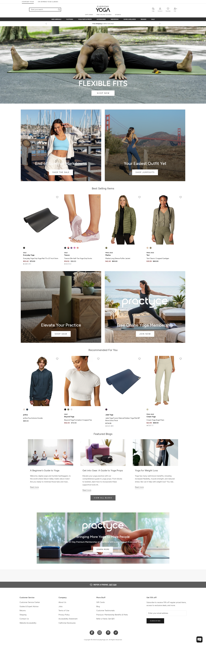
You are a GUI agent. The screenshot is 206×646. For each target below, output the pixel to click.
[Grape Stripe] (71, 248)
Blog (98, 606)
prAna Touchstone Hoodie (33, 418)
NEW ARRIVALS (56, 19)
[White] (71, 409)
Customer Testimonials (105, 610)
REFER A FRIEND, (104, 585)
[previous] (46, 23)
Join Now (145, 307)
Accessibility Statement (68, 619)
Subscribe (155, 621)
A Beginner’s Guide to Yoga (44, 470)
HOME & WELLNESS (130, 19)
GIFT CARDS (89, 14)
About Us (62, 602)
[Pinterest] (108, 632)
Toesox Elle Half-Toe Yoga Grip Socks (78, 258)
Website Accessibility (28, 623)
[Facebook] (92, 632)
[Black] (24, 248)
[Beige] (147, 409)
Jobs (60, 606)
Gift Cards (100, 602)
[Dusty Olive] (106, 248)
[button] (27, 264)
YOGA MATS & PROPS (85, 19)
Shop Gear (61, 307)
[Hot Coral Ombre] (78, 248)
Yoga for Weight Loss (146, 470)
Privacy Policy (64, 615)
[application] (199, 639)
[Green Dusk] (68, 409)
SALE (152, 19)
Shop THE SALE (61, 145)
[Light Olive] (151, 248)
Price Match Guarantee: (103, 23)
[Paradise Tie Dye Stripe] (74, 248)
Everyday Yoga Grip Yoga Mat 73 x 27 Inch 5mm (40, 258)
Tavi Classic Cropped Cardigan (158, 258)
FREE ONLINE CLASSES (104, 14)
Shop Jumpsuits (145, 145)
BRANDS (143, 19)
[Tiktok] (116, 632)
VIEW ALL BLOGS (103, 498)
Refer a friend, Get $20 (105, 619)
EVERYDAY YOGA (28, 2)
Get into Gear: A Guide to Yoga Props (102, 470)
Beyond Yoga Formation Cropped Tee (78, 420)
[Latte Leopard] (147, 248)
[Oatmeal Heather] (24, 409)
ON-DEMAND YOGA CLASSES (48, 2)
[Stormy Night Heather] (27, 409)
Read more (34, 487)
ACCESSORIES (101, 19)
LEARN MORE (103, 549)
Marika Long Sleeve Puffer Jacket (117, 258)
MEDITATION (114, 19)
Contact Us (24, 619)
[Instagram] (100, 632)
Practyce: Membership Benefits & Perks (112, 615)
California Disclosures (67, 623)
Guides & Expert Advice (29, 606)
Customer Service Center (30, 602)
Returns (23, 610)
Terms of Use (64, 610)
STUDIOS (118, 14)
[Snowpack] (65, 248)
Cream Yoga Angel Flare (155, 420)
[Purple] (106, 409)
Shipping (23, 615)
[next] (159, 23)
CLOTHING (69, 19)
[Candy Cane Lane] (68, 248)
